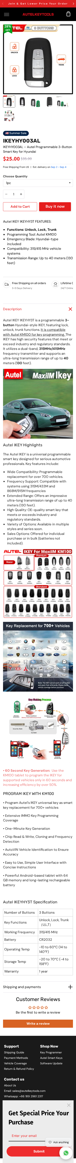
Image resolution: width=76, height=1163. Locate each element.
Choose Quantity (15, 176)
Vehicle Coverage (15, 1063)
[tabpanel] (38, 59)
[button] (73, 4)
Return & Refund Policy (19, 1069)
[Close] (69, 1105)
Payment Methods (16, 1058)
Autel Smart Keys (51, 1058)
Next (72, 69)
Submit (39, 1151)
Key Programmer (51, 1052)
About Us (10, 1085)
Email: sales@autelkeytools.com (24, 1091)
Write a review (38, 1023)
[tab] (9, 101)
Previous (4, 69)
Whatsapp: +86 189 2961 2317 (23, 1096)
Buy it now (55, 206)
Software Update (51, 1063)
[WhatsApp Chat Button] (66, 1153)
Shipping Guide (14, 1052)
